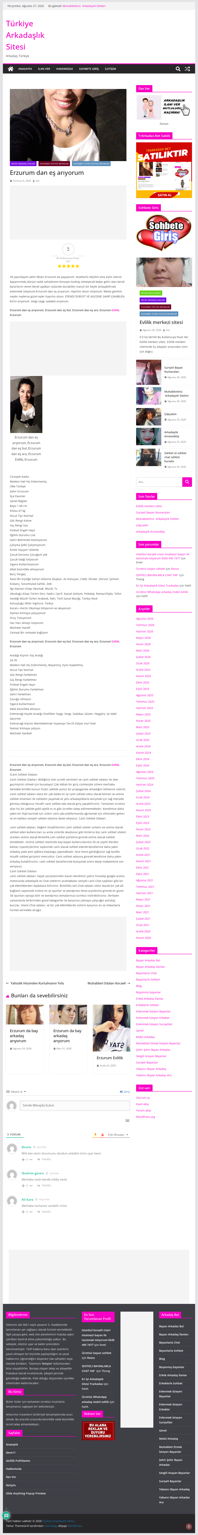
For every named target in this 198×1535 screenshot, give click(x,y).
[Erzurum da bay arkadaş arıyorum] (25, 1007)
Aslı (37, 180)
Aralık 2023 (143, 804)
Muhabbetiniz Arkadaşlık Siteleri (84, 6)
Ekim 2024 (142, 759)
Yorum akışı (143, 1110)
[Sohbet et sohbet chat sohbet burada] (148, 460)
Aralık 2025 (143, 669)
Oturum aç (143, 1097)
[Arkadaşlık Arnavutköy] (148, 437)
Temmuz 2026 (145, 625)
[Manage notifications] (189, 1526)
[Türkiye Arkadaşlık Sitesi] (10, 68)
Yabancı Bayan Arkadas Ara (154, 1075)
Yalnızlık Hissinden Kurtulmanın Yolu (38, 983)
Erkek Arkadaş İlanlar (149, 998)
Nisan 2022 (143, 829)
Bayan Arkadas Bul (148, 960)
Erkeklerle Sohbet (147, 1005)
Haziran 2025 (144, 708)
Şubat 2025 (143, 733)
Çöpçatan (170, 414)
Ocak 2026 (142, 663)
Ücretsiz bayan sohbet (150, 569)
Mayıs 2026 (143, 638)
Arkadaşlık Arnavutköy (171, 434)
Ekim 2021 (142, 867)
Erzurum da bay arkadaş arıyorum (24, 1035)
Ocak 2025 (142, 740)
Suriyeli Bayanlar (147, 1062)
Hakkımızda (64, 69)
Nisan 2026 (143, 644)
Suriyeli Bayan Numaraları (173, 369)
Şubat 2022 (143, 842)
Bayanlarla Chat (146, 973)
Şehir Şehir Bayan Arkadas (153, 1050)
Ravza (175, 569)
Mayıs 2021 (143, 899)
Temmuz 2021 (145, 886)
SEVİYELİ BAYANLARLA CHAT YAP (157, 575)
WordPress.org (145, 1117)
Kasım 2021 (143, 861)
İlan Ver (44, 69)
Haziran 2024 (144, 784)
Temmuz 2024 (145, 778)
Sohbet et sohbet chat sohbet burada (175, 457)
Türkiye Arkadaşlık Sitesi (25, 35)
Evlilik (115, 310)
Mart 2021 (142, 912)
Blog (139, 986)
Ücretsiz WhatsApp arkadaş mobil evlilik (162, 592)
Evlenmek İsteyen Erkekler (153, 1018)
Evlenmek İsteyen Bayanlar (54, 163)
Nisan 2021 (143, 906)
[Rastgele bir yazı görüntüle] (187, 68)
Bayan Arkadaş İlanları (23, 163)
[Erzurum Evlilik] (111, 1007)
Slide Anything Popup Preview (26, 1493)
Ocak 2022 (142, 848)
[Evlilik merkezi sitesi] (164, 272)
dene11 (11, 1452)
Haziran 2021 (144, 893)
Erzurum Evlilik (110, 1057)
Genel (140, 1030)
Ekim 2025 (142, 682)
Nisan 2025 (143, 721)
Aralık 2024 (143, 746)
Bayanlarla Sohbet (151, 293)
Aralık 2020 (143, 931)
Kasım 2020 (143, 938)
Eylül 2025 (142, 689)
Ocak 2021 (142, 925)
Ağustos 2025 (144, 695)
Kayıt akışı (142, 1104)
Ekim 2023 (142, 816)
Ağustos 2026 (144, 618)
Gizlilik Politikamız (18, 1460)
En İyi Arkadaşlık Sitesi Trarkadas (157, 585)
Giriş (126, 1091)
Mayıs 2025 (143, 714)
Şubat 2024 (143, 791)
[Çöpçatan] (148, 416)
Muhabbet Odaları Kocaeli (107, 983)
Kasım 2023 (143, 810)
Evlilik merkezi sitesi (162, 322)
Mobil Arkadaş (145, 1037)
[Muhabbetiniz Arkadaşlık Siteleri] (148, 396)
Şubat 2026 (143, 657)
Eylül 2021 (142, 874)
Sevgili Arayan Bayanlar (151, 1056)
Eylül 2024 (142, 765)
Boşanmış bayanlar (148, 992)
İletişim (110, 69)
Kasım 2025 (143, 676)
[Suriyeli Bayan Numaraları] (148, 372)
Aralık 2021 (143, 855)
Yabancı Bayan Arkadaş (151, 1069)
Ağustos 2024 (144, 772)
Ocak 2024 (142, 797)
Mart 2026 (142, 650)
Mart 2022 (142, 835)
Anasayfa (25, 69)
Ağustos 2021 (144, 880)
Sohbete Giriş (89, 69)
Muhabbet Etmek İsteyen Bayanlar (91, 163)
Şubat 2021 (143, 918)
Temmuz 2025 (145, 701)
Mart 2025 (142, 727)
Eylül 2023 (142, 823)
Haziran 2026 (144, 631)
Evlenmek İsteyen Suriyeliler (154, 1024)
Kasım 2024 (143, 752)
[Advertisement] (68, 212)
